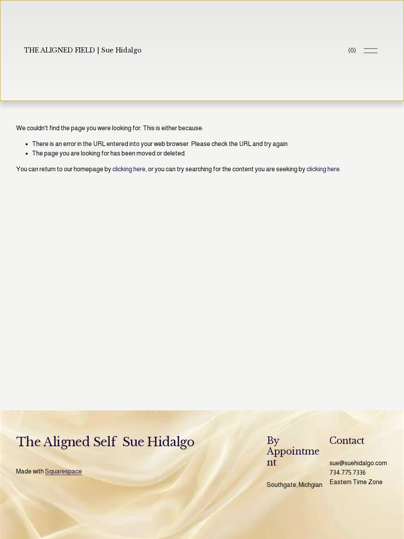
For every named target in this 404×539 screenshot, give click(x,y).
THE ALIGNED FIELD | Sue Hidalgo (82, 50)
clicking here (129, 169)
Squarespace (63, 471)
